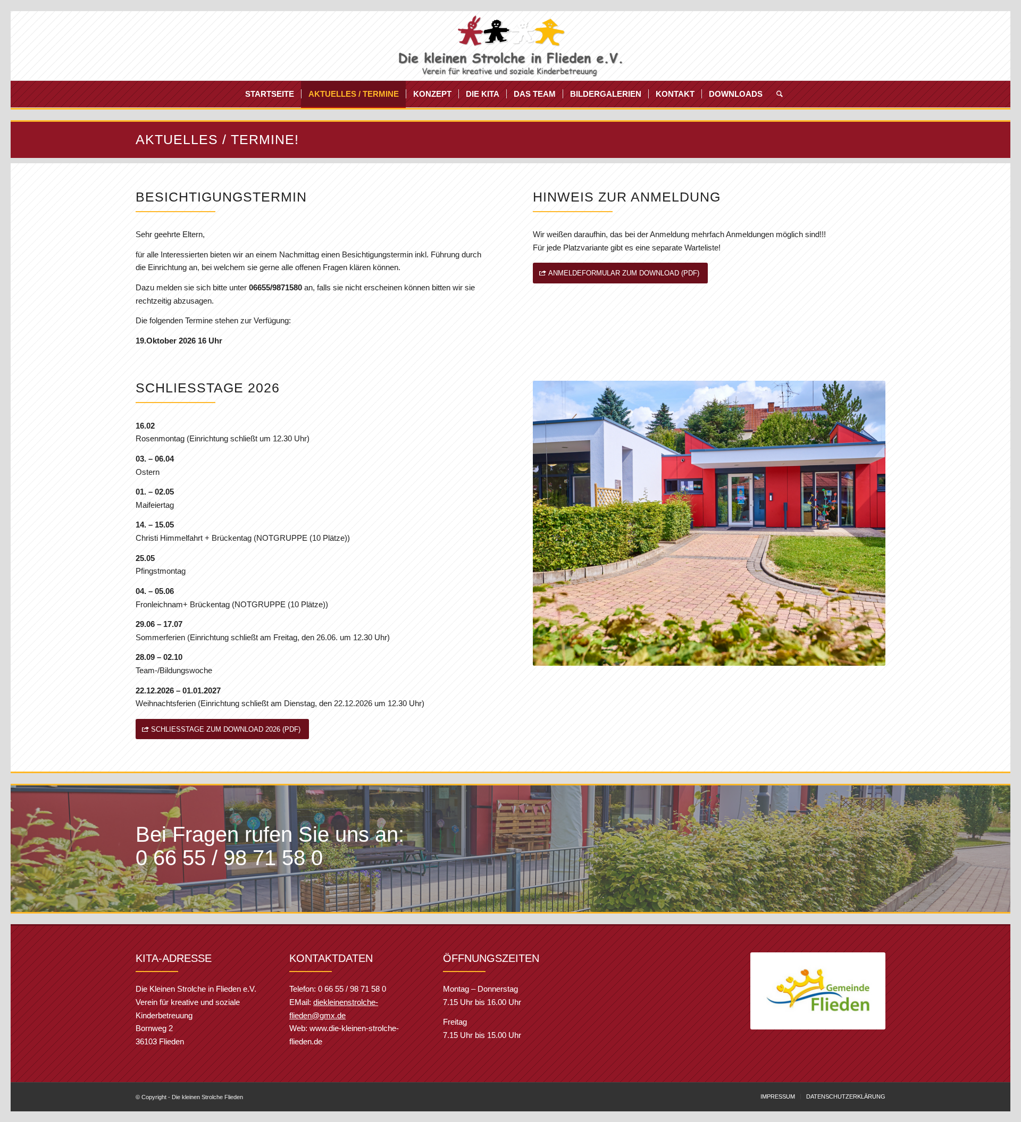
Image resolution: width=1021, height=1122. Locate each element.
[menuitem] (269, 94)
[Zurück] (774, 991)
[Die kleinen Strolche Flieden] (510, 45)
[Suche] (776, 94)
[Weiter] (861, 991)
